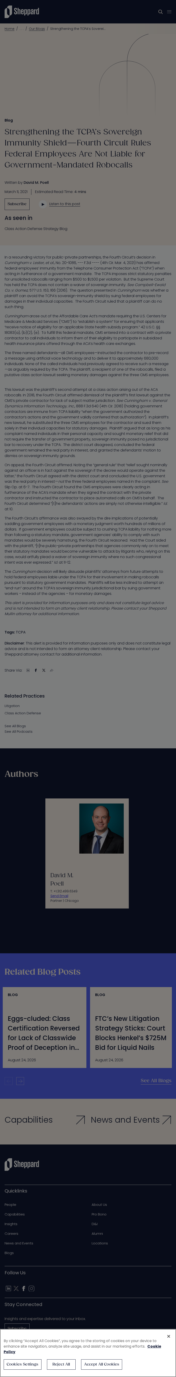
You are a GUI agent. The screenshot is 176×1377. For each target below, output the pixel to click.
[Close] (169, 1336)
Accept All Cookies (101, 1364)
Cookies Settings (22, 1364)
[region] (88, 1353)
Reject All (61, 1364)
